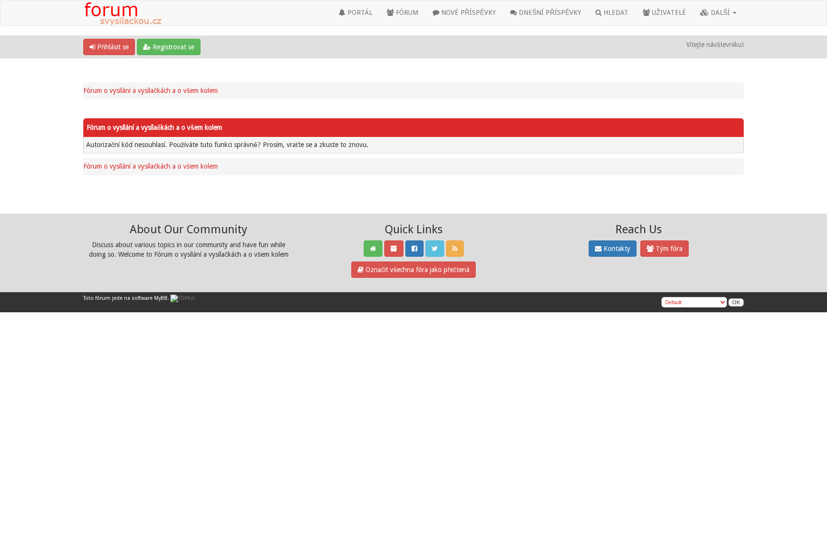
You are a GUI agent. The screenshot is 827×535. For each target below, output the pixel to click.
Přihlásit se (112, 47)
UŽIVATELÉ (668, 12)
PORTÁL (359, 12)
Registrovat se (172, 47)
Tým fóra (668, 248)
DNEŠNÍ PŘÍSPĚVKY (549, 12)
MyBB (161, 298)
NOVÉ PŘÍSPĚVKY (467, 12)
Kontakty (616, 248)
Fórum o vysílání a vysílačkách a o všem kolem (150, 90)
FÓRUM (406, 12)
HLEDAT (615, 12)
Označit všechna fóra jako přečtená (416, 269)
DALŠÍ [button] (720, 12)
